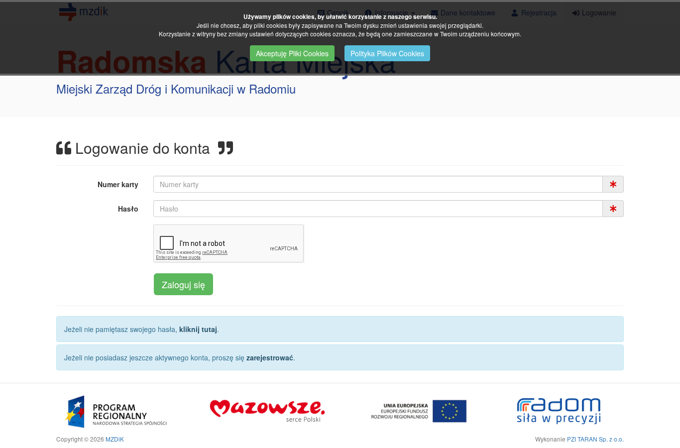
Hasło (128, 209)
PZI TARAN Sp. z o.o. (595, 439)
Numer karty (118, 184)
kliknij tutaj (198, 329)
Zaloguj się (183, 284)
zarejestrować (269, 357)
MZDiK (115, 439)
